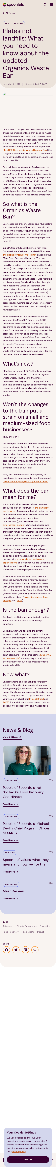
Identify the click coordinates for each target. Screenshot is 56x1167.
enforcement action (13, 524)
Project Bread (36, 698)
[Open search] (45, 4)
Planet (40, 931)
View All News (10, 737)
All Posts (10, 13)
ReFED (6, 702)
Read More (9, 804)
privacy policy (18, 1151)
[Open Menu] (51, 4)
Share (34, 949)
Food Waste (28, 931)
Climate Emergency (27, 926)
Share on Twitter (16, 949)
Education (45, 926)
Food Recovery (11, 931)
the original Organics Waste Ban (19, 254)
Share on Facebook (6, 949)
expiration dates (32, 597)
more (19, 600)
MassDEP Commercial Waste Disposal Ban (25, 150)
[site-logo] (13, 4)
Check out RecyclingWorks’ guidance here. (25, 481)
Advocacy (8, 926)
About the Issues (14, 23)
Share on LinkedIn (25, 949)
